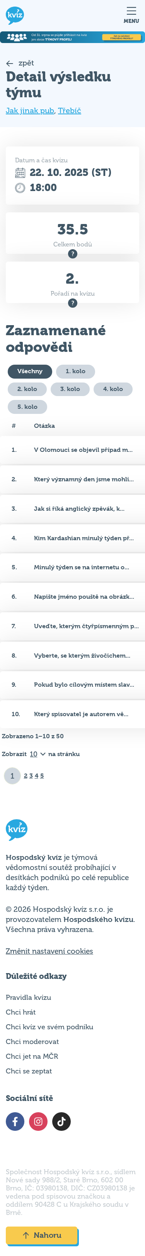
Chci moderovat (32, 1042)
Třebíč (69, 110)
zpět (25, 63)
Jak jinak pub (30, 110)
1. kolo (75, 371)
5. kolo (27, 406)
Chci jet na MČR (32, 1056)
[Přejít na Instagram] (38, 1121)
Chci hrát (21, 1012)
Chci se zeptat (29, 1071)
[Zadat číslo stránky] (12, 775)
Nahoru (47, 1235)
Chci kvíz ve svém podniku (49, 1027)
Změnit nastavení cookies (49, 951)
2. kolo (27, 389)
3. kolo (70, 389)
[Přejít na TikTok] (61, 1121)
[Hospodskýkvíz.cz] (15, 16)
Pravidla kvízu (28, 997)
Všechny (30, 371)
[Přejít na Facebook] (15, 1121)
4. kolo (113, 389)
